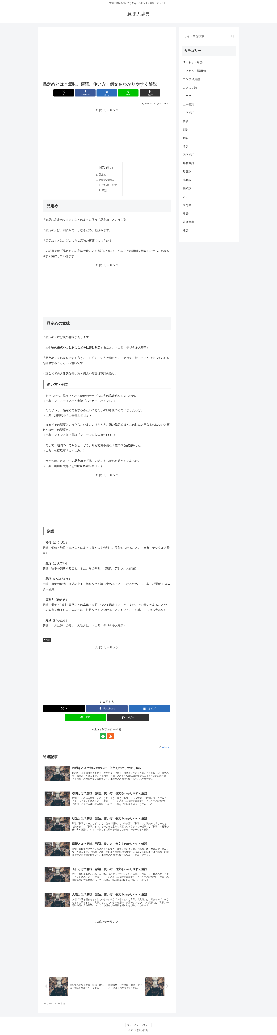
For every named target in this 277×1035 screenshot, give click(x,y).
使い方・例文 (109, 185)
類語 (104, 190)
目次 (102, 167)
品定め (102, 174)
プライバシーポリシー (138, 1025)
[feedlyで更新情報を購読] (103, 736)
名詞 (48, 640)
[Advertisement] (107, 55)
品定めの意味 (106, 179)
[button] (150, 92)
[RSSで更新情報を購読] (110, 736)
